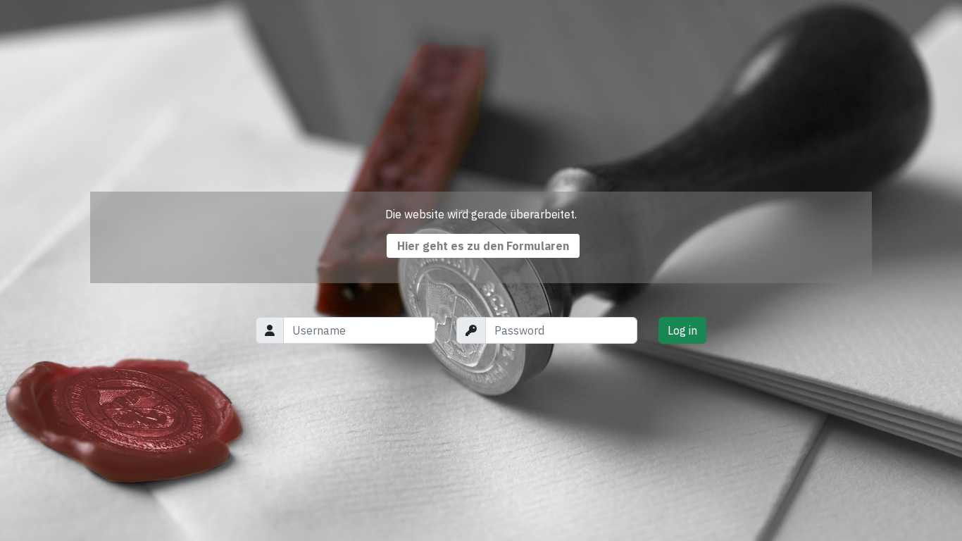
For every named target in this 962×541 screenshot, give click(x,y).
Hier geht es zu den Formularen (483, 246)
